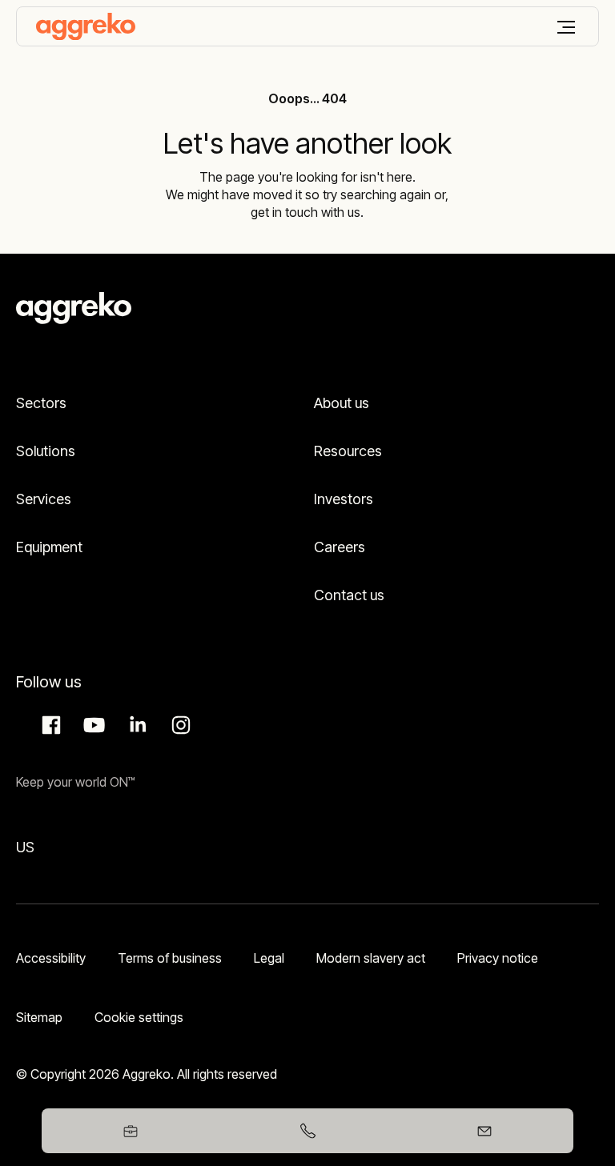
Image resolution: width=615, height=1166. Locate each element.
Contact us (349, 595)
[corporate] (85, 26)
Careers (339, 547)
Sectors (41, 403)
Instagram (178, 725)
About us (341, 403)
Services (43, 499)
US (25, 847)
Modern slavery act (370, 958)
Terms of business (170, 958)
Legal (269, 958)
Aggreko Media (92, 725)
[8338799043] (307, 1130)
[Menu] (566, 27)
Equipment (49, 547)
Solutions (45, 451)
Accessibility (51, 958)
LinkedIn (135, 725)
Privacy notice (497, 958)
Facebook (48, 725)
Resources (348, 451)
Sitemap (39, 1017)
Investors (343, 499)
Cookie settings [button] (138, 1017)
